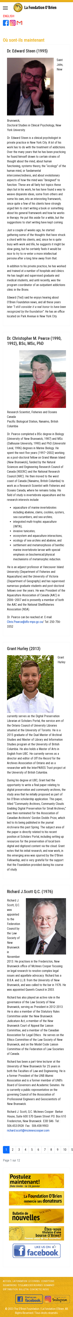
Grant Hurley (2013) (23, 648)
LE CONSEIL (34, 1281)
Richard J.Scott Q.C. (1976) (30, 891)
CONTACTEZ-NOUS (39, 1289)
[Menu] (5, 8)
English (8, 16)
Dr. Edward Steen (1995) (27, 51)
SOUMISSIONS (10, 1285)
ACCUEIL (7, 1281)
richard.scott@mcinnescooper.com (28, 1130)
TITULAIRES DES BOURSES (30, 1285)
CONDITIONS (47, 1281)
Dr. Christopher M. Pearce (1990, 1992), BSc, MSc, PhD (34, 341)
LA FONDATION (20, 1281)
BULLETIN (24, 1289)
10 (64, 1149)
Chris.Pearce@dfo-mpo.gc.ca (25, 622)
